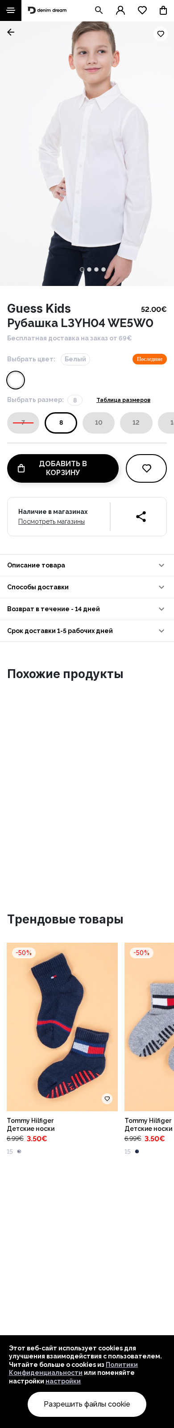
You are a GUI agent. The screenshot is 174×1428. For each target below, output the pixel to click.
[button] (87, 565)
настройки (63, 1381)
